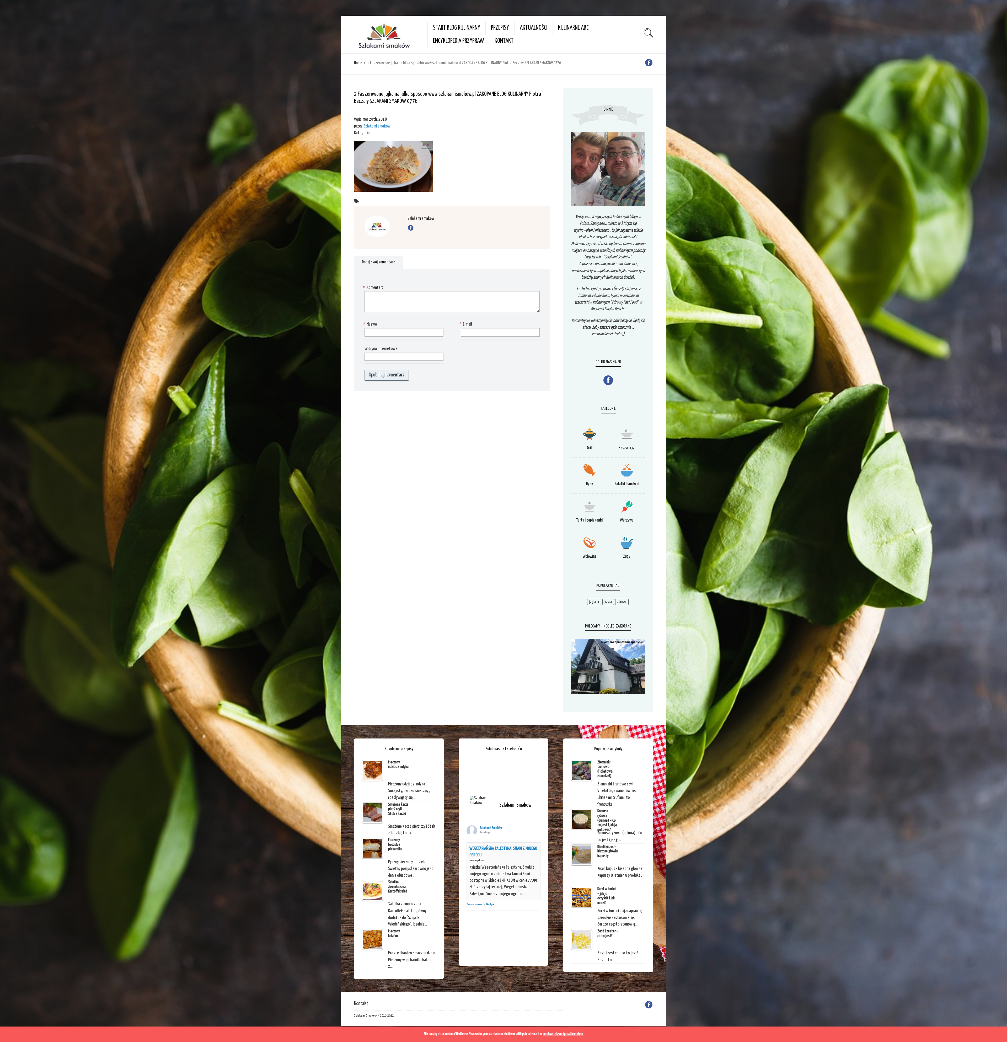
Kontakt (504, 41)
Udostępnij (490, 904)
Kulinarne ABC (573, 28)
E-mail (466, 324)
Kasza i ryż (627, 448)
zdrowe (621, 602)
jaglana (594, 602)
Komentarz (374, 287)
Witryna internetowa (381, 349)
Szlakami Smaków (491, 828)
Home (358, 63)
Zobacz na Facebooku (474, 904)
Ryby (589, 484)
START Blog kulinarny (456, 28)
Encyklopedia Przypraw (458, 41)
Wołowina (590, 557)
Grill (589, 448)
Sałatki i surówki (626, 484)
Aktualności (533, 28)
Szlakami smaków (376, 126)
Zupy (626, 557)
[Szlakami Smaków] (482, 800)
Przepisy (500, 28)
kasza (608, 602)
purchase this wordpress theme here (563, 1034)
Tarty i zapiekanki (589, 520)
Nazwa (371, 324)
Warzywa (627, 520)
